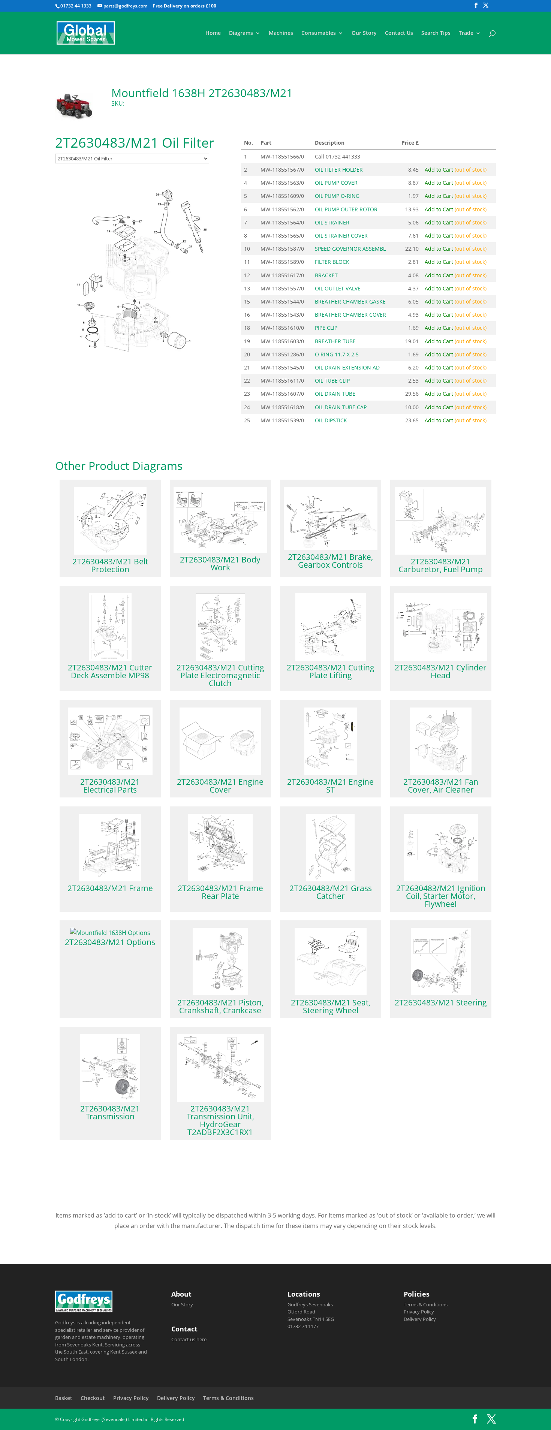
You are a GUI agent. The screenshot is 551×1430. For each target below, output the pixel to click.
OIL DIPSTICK (331, 420)
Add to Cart (456, 169)
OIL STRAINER (332, 222)
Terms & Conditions (426, 1304)
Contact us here (189, 1339)
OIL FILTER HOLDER (339, 169)
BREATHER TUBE (335, 341)
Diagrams (241, 33)
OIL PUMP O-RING (337, 195)
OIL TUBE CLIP (332, 380)
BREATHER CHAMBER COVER (350, 314)
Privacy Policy (419, 1311)
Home (213, 33)
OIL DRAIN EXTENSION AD (347, 367)
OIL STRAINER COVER (341, 235)
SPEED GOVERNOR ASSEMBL (350, 248)
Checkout (93, 1398)
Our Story (364, 33)
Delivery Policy (420, 1319)
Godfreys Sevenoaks (310, 1304)
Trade (466, 33)
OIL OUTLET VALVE (338, 288)
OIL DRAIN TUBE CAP (341, 407)
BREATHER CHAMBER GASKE (350, 301)
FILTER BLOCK (332, 261)
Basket (63, 1398)
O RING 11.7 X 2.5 (337, 354)
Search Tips (436, 33)
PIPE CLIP (326, 327)
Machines (281, 33)
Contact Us (399, 33)
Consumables (318, 33)
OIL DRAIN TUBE (335, 393)
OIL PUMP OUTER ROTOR (346, 209)
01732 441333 (343, 156)
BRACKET (326, 275)
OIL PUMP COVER (336, 182)
